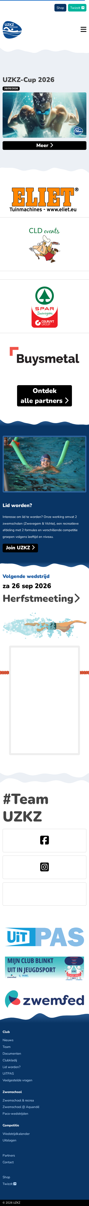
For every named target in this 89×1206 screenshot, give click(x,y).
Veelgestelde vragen (17, 1080)
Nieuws (8, 1040)
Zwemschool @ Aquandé (21, 1107)
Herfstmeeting (38, 598)
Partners (9, 1155)
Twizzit (75, 7)
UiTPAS (8, 1073)
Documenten (12, 1053)
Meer (43, 145)
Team (7, 1046)
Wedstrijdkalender (16, 1133)
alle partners (42, 395)
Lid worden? (12, 1067)
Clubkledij (10, 1060)
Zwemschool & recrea (18, 1100)
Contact (8, 1162)
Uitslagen (9, 1140)
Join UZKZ (19, 547)
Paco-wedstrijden (15, 1113)
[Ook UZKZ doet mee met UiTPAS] (44, 936)
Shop (60, 7)
